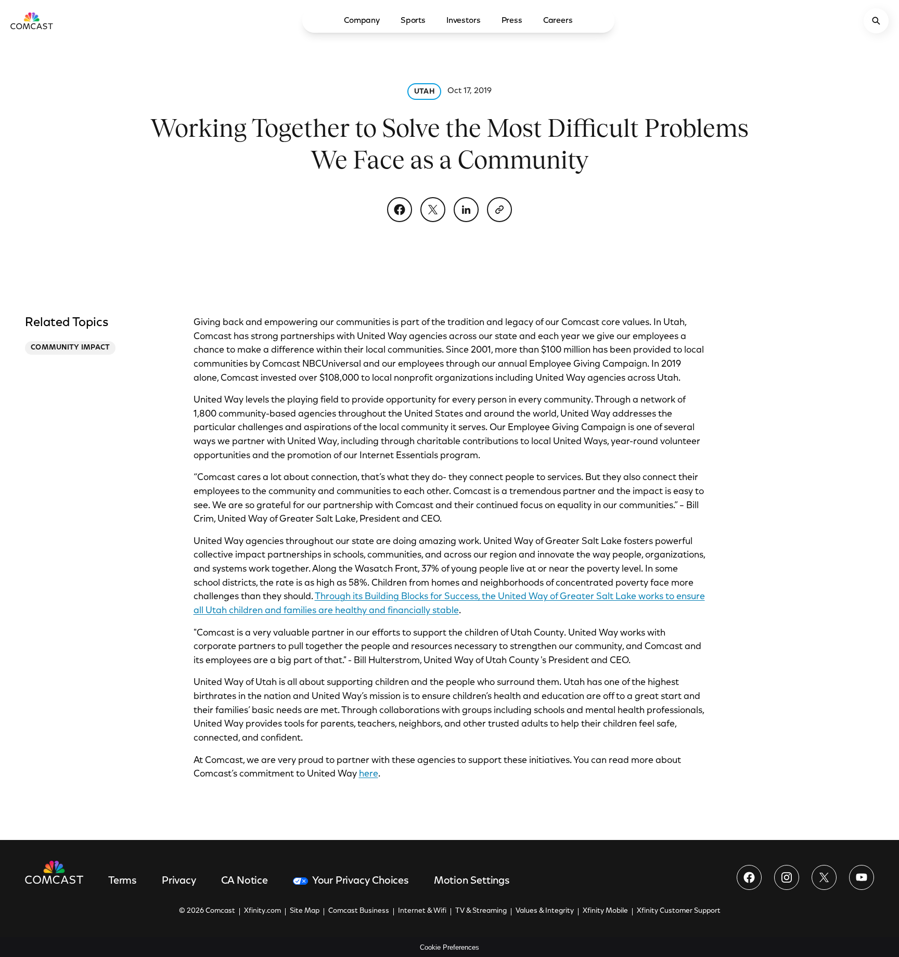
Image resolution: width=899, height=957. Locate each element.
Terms (122, 881)
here (368, 774)
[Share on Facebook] (399, 209)
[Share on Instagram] (786, 877)
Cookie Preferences (449, 947)
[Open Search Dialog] (876, 20)
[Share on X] (432, 209)
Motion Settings (472, 881)
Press (512, 21)
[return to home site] (31, 20)
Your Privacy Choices (360, 881)
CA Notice (244, 881)
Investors (463, 21)
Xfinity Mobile (605, 911)
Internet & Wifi (422, 911)
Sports (413, 21)
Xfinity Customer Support (679, 911)
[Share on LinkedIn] (466, 209)
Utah (424, 92)
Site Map (304, 911)
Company (362, 21)
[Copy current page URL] (499, 209)
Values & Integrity (545, 911)
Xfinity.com (262, 911)
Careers (558, 21)
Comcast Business (358, 911)
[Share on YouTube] (861, 877)
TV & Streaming (481, 911)
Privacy (179, 881)
